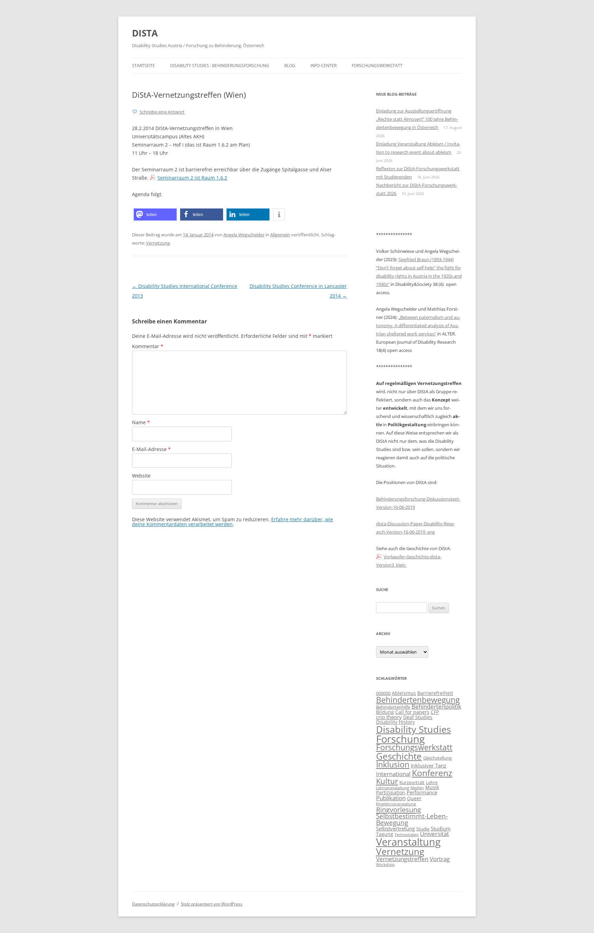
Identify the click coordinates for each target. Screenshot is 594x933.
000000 (383, 693)
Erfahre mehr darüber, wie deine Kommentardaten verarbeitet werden (232, 521)
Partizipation (390, 792)
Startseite (143, 65)
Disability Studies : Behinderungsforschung (219, 65)
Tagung (384, 834)
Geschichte (399, 756)
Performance (422, 792)
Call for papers (412, 712)
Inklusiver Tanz (428, 765)
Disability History (395, 722)
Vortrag (440, 859)
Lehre (432, 782)
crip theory (389, 717)
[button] (155, 214)
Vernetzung (158, 243)
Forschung (400, 739)
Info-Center (323, 65)
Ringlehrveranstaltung (396, 804)
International (393, 774)
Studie (422, 829)
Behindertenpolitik (436, 706)
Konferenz (432, 773)
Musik (432, 787)
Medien (417, 787)
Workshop (385, 864)
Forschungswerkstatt (377, 65)
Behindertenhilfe (393, 707)
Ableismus (404, 693)
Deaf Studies (417, 717)
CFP (435, 712)
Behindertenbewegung (418, 699)
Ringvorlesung (398, 809)
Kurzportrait (412, 782)
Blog (289, 65)
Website (141, 475)
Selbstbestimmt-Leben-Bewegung (412, 819)
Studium (441, 828)
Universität (434, 834)
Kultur (387, 781)
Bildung (385, 712)
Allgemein (280, 235)
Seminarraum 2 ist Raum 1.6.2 (192, 177)
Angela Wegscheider (243, 235)
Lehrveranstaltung (392, 787)
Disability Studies (413, 729)
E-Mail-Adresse (151, 449)
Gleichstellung (437, 758)
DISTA (145, 33)
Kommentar (147, 346)
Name (141, 422)
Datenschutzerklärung (153, 904)
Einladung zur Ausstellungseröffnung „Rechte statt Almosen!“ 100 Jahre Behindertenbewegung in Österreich (417, 119)
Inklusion (392, 764)
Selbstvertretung (395, 828)
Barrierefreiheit (435, 693)
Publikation (391, 798)
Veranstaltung (408, 842)
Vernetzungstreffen (402, 859)
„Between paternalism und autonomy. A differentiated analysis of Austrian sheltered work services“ (418, 325)
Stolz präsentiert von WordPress (211, 904)
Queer (414, 798)
